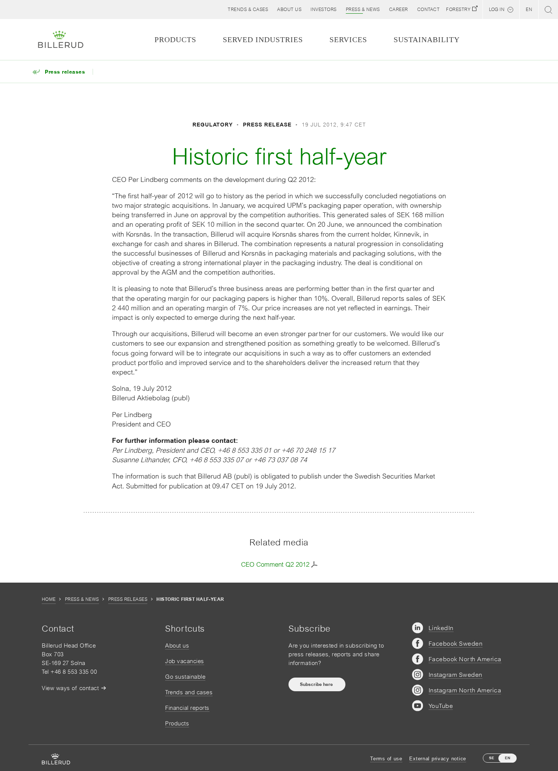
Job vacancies (184, 661)
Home (49, 599)
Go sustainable (185, 676)
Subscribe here (317, 684)
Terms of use (386, 759)
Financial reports (187, 708)
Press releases (128, 599)
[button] (289, 9)
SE (491, 758)
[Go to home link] (61, 39)
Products (177, 723)
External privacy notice (437, 759)
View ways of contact (70, 688)
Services (348, 39)
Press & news (82, 599)
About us (177, 645)
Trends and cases (189, 692)
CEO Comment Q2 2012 (275, 564)
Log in (496, 9)
